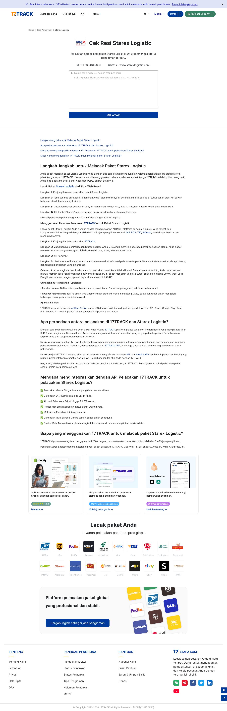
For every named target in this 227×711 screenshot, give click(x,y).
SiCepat (147, 232)
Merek (67, 694)
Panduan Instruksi (75, 661)
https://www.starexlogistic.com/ (130, 65)
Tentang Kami (17, 661)
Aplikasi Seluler (79, 308)
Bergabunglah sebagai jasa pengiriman (78, 623)
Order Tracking (48, 13)
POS (133, 232)
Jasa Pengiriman (44, 30)
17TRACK (90, 223)
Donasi (122, 681)
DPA (11, 687)
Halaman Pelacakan (76, 687)
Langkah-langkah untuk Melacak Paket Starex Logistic (70, 140)
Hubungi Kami (127, 661)
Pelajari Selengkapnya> (185, 4)
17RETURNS (69, 13)
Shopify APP (142, 354)
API (83, 13)
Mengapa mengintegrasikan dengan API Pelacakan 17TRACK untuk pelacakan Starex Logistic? (92, 150)
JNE (127, 232)
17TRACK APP (112, 345)
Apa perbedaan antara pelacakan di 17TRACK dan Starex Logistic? (76, 145)
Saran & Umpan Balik (131, 674)
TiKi (139, 232)
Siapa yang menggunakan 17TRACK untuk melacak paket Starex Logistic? (80, 155)
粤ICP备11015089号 (143, 707)
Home (31, 30)
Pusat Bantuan (127, 668)
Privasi (13, 674)
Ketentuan (15, 668)
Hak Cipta (15, 681)
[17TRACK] (22, 14)
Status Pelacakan (74, 668)
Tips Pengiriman (74, 681)
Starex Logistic (65, 186)
